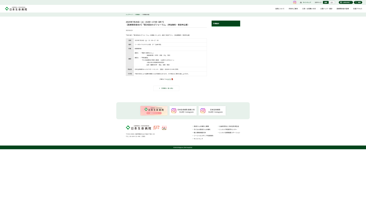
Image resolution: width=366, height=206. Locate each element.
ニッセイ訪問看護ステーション (229, 133)
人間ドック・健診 (326, 8)
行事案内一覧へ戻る (167, 88)
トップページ (129, 14)
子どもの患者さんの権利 (202, 129)
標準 (325, 2)
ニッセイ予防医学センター (228, 129)
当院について (279, 8)
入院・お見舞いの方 (309, 8)
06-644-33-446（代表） (138, 136)
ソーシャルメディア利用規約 (203, 136)
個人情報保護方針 (200, 133)
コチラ (169, 79)
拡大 (332, 2)
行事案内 (137, 14)
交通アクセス (357, 8)
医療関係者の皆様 (343, 8)
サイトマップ (307, 2)
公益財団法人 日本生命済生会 (229, 126)
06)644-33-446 (169, 69)
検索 (359, 2)
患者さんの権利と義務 (201, 126)
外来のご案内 (293, 8)
